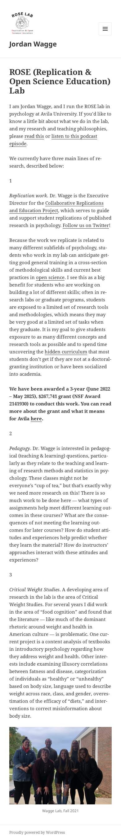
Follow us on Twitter (86, 225)
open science (50, 277)
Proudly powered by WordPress (37, 832)
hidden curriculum (66, 351)
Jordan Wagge (33, 43)
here (36, 418)
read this (34, 136)
